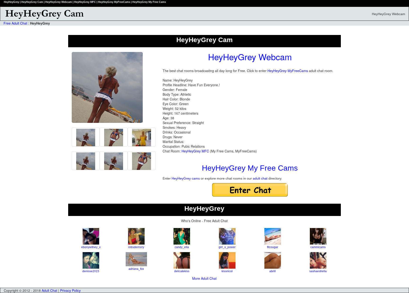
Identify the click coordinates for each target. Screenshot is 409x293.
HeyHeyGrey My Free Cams (250, 168)
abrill (272, 271)
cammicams (318, 247)
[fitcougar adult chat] (272, 236)
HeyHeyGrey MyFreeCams (287, 70)
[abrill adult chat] (272, 260)
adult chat (260, 178)
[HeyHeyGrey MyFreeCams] (86, 160)
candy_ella (182, 247)
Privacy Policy (70, 290)
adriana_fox (136, 269)
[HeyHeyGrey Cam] (153, 14)
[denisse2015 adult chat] (90, 260)
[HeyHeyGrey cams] (142, 160)
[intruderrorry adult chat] (136, 236)
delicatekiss (181, 271)
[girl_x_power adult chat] (227, 236)
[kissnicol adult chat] (227, 260)
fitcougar (272, 247)
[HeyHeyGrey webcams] (114, 160)
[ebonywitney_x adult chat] (90, 236)
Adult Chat (49, 290)
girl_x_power (227, 247)
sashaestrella (318, 271)
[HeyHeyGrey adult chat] (142, 137)
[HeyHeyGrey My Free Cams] (86, 137)
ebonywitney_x (91, 247)
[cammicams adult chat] (318, 236)
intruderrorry (136, 247)
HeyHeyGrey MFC (195, 151)
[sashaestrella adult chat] (318, 260)
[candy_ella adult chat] (181, 236)
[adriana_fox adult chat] (136, 259)
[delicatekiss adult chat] (181, 260)
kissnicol (227, 271)
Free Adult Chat (15, 23)
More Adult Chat (204, 278)
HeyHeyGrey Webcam (250, 57)
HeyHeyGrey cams (186, 178)
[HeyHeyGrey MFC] (114, 137)
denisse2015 (90, 271)
